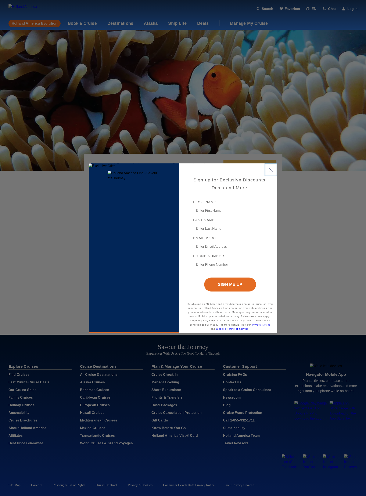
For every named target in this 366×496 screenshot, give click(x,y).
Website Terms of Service (232, 328)
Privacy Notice (261, 324)
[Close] (271, 169)
